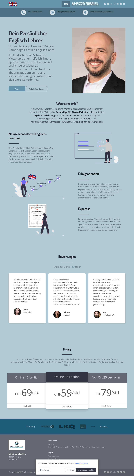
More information (81, 463)
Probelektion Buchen (36, 88)
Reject (72, 470)
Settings (46, 470)
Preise (17, 88)
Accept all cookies (87, 470)
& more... (104, 426)
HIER (73, 267)
